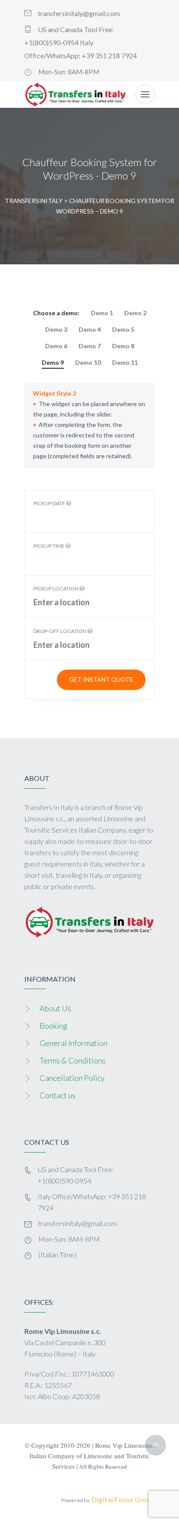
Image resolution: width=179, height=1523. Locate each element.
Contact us (58, 1095)
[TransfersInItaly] (75, 94)
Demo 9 (53, 362)
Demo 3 (56, 329)
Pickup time (49, 546)
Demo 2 (135, 313)
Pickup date (49, 503)
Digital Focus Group (123, 1499)
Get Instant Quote (101, 679)
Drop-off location (60, 631)
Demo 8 (123, 346)
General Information (73, 1043)
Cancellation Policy (72, 1078)
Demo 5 (123, 329)
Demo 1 (102, 313)
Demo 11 (125, 362)
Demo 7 (90, 346)
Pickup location (56, 588)
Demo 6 (56, 346)
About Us (55, 1008)
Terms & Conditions (73, 1060)
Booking (53, 1025)
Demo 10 (88, 362)
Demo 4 (90, 329)
